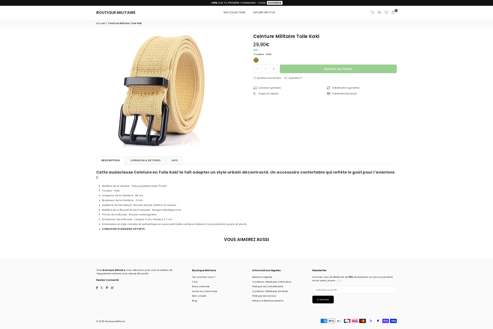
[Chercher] (372, 12)
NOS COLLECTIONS (235, 12)
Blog (194, 300)
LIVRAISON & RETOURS (146, 160)
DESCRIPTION (110, 160)
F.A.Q (194, 281)
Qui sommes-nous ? (203, 277)
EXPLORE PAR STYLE (264, 12)
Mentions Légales (262, 277)
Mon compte (199, 295)
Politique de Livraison (264, 295)
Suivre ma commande (204, 291)
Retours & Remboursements (268, 300)
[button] (393, 12)
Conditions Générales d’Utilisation (271, 281)
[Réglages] (379, 12)
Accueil (100, 23)
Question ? (295, 78)
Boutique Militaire (115, 12)
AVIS (175, 160)
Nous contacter (201, 286)
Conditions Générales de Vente (270, 291)
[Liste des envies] (386, 12)
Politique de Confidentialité (267, 286)
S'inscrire (323, 299)
